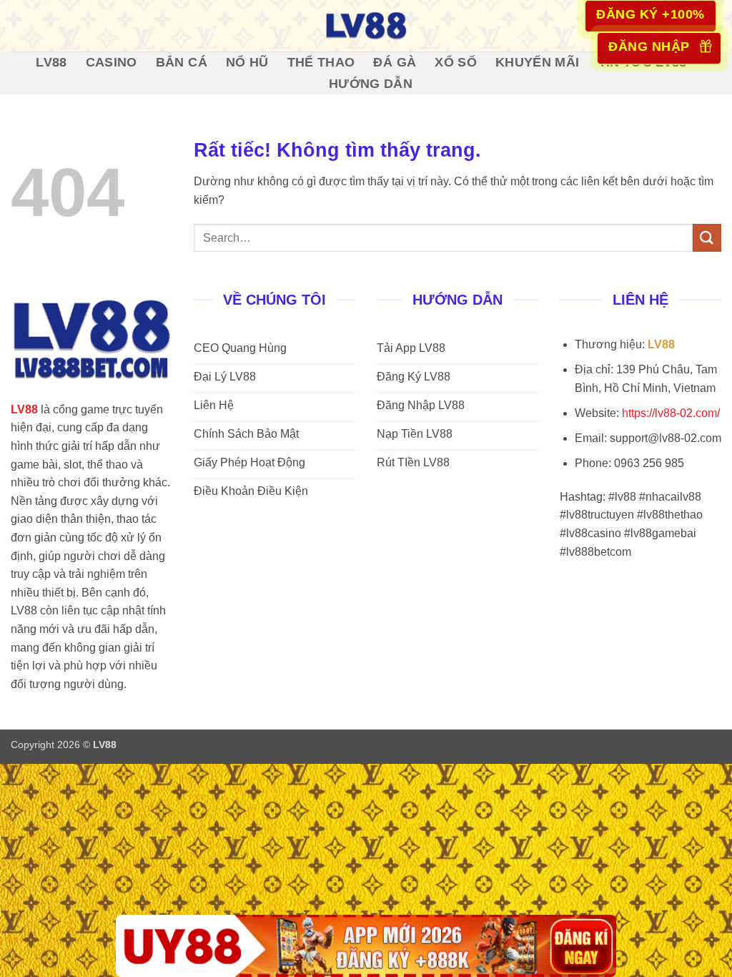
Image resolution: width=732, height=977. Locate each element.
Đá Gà (394, 62)
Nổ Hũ (247, 62)
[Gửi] (707, 238)
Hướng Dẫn (370, 84)
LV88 (51, 62)
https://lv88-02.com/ (671, 413)
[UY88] (366, 946)
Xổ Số (456, 62)
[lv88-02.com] (366, 25)
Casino (111, 62)
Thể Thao (321, 62)
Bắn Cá (181, 62)
